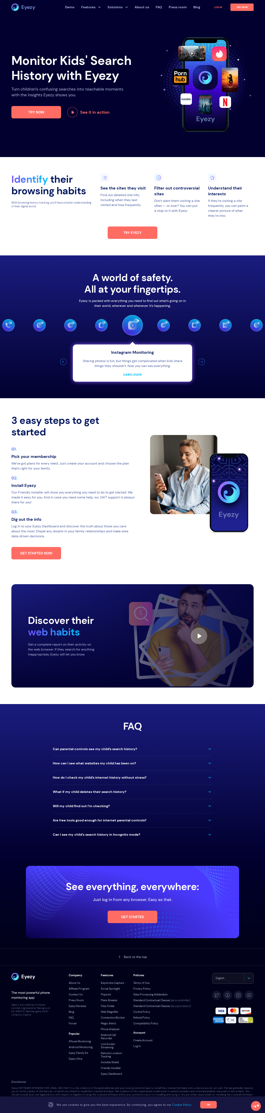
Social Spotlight (110, 988)
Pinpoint (106, 994)
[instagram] (238, 995)
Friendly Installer (111, 1068)
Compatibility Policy (145, 1023)
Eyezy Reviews (77, 1006)
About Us (74, 983)
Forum (73, 1023)
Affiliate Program (79, 988)
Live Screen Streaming (108, 1045)
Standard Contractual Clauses (161, 1000)
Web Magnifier (109, 1012)
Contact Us (76, 994)
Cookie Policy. (182, 1105)
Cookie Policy (141, 1012)
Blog (71, 1012)
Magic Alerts (108, 1023)
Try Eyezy (132, 232)
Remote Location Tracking (111, 1054)
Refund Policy (141, 1017)
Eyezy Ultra (75, 1059)
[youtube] (249, 995)
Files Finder (108, 1006)
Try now (36, 112)
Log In (218, 7)
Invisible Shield (110, 1062)
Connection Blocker (113, 1017)
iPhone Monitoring (80, 1041)
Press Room (76, 1000)
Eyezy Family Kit (78, 1053)
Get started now (36, 553)
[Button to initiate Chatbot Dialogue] (256, 1106)
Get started (132, 917)
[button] (63, 362)
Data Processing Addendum (150, 994)
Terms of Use (141, 983)
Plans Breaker (109, 1000)
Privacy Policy (142, 988)
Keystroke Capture (112, 983)
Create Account (143, 1040)
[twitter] (216, 995)
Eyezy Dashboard (111, 1074)
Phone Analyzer (110, 1029)
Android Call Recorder (108, 1036)
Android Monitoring (81, 1047)
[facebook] (227, 995)
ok (208, 1104)
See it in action (95, 112)
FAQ (71, 1017)
